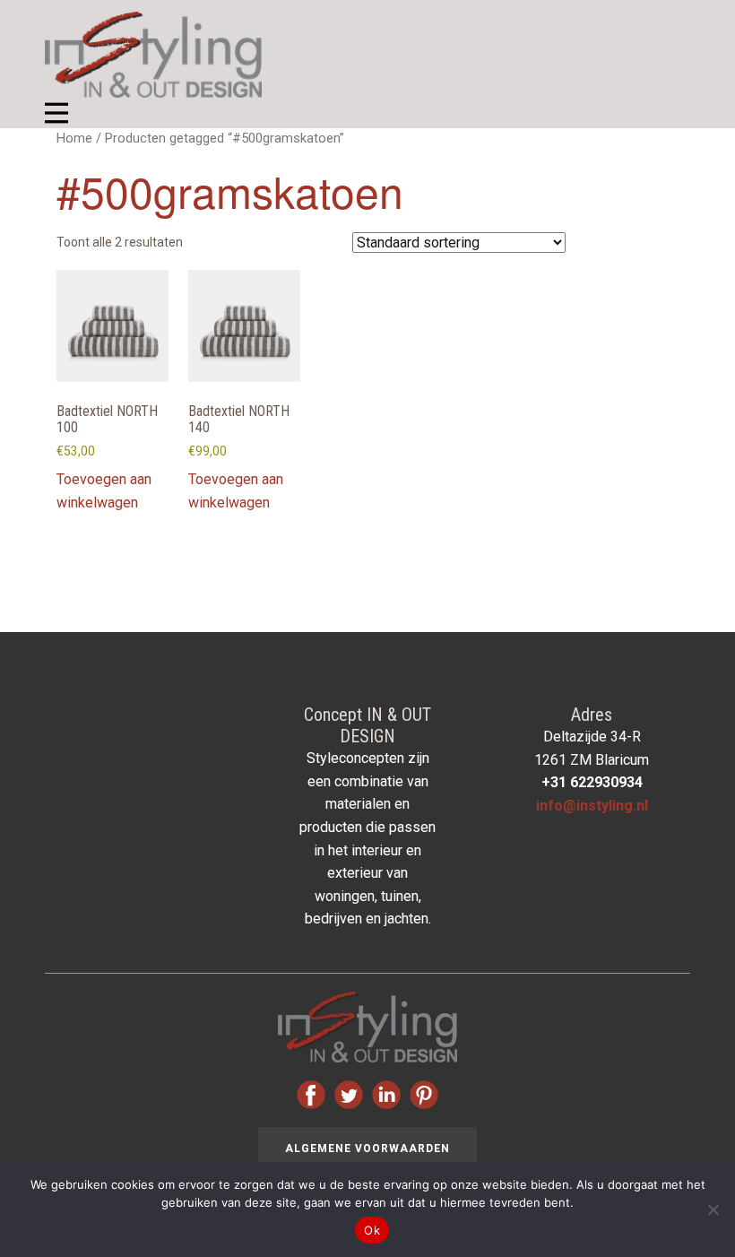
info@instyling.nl (592, 805)
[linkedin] (386, 1094)
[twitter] (348, 1094)
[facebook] (311, 1094)
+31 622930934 (592, 782)
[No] (713, 1209)
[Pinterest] (424, 1094)
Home (74, 138)
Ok (372, 1230)
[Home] (153, 55)
